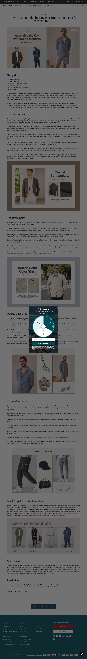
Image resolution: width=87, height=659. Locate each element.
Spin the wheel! (43, 343)
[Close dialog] (57, 308)
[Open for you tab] (82, 654)
